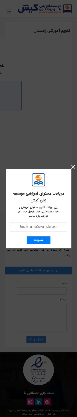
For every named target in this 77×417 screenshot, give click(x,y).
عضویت (39, 240)
